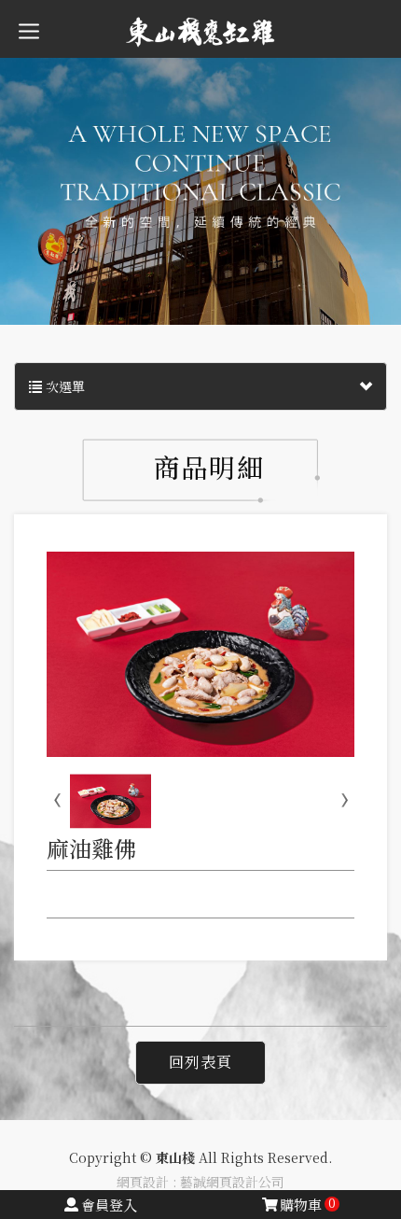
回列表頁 (200, 1061)
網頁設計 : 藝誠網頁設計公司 (200, 1181)
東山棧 (200, 31)
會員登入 (109, 1204)
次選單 (63, 386)
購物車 (308, 1204)
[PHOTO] (200, 654)
